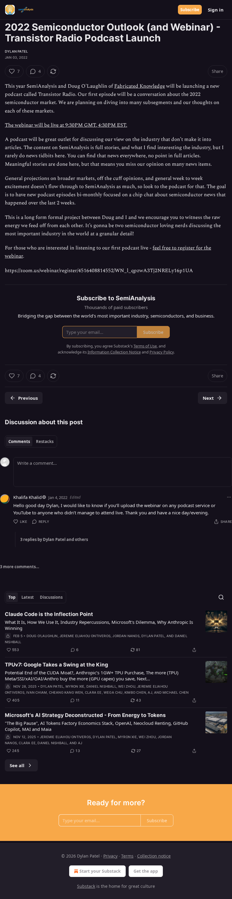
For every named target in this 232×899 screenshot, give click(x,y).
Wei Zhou (126, 686)
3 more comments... (19, 566)
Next (208, 398)
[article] (116, 632)
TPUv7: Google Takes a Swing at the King (56, 665)
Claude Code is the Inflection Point (49, 614)
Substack (86, 886)
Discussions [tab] (51, 597)
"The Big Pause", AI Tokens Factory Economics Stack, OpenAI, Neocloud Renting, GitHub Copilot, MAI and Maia (96, 726)
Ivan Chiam (36, 692)
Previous (28, 398)
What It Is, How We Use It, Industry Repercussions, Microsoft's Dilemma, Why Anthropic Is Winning (99, 625)
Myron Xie (75, 686)
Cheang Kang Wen (66, 692)
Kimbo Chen (135, 692)
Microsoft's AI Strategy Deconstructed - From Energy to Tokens (85, 715)
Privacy (110, 856)
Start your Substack (100, 871)
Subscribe (189, 9)
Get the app (146, 871)
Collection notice (154, 856)
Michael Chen (175, 692)
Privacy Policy (162, 352)
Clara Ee (93, 692)
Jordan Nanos (125, 636)
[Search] (221, 597)
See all (17, 765)
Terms (127, 856)
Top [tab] (11, 597)
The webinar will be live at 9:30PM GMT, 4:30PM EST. (66, 125)
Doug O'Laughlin (42, 636)
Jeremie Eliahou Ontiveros (85, 636)
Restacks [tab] (44, 441)
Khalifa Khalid (27, 497)
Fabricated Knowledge (139, 86)
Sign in (216, 10)
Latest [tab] (27, 597)
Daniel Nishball (101, 686)
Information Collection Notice (114, 352)
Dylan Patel (16, 51)
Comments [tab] (19, 441)
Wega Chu (113, 692)
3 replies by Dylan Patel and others (54, 539)
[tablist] (31, 441)
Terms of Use (145, 346)
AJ (150, 692)
